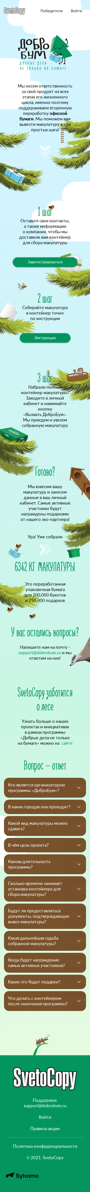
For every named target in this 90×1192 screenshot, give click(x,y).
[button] (51, 11)
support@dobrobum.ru (39, 652)
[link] (45, 338)
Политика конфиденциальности (45, 1146)
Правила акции (45, 1128)
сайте (66, 743)
